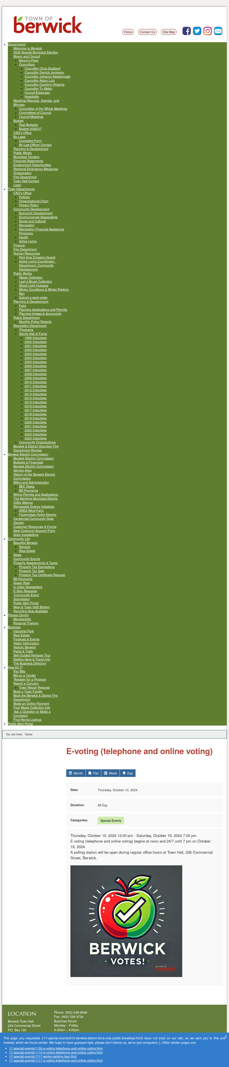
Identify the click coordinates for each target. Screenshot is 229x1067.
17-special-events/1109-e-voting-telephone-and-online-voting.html (56, 1048)
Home (128, 32)
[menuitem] (16, 44)
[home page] (48, 24)
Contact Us (147, 32)
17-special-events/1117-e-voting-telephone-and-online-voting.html (56, 1060)
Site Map (169, 32)
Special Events (110, 820)
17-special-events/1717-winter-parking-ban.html (43, 1056)
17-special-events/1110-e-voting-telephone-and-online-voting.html (56, 1052)
